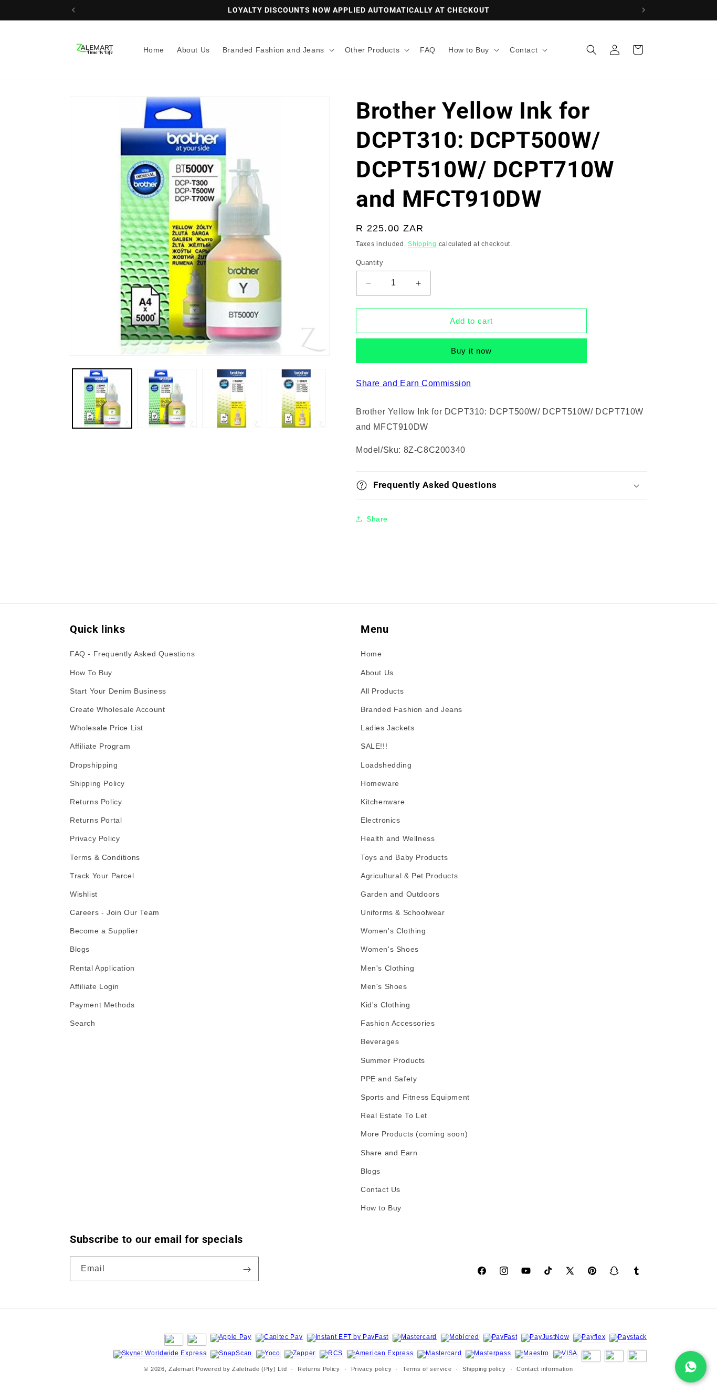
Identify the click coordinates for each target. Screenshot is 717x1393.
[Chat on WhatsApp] (691, 1367)
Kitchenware (383, 801)
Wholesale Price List (106, 728)
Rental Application (102, 968)
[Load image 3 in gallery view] (231, 398)
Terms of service (427, 1368)
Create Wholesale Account (117, 709)
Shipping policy (484, 1368)
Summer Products (393, 1060)
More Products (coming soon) (414, 1134)
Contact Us (380, 1189)
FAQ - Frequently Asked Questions (132, 654)
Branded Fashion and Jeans (411, 709)
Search (83, 1023)
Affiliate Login (94, 986)
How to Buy (381, 1208)
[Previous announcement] (73, 10)
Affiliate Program (100, 746)
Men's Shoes (384, 986)
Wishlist (84, 894)
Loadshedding (386, 765)
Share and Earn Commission (413, 383)
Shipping (422, 244)
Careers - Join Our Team (115, 912)
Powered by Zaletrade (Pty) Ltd (241, 1369)
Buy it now (471, 350)
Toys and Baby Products (404, 857)
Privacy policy (371, 1368)
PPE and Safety (389, 1079)
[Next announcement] (643, 10)
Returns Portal (96, 820)
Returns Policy (96, 801)
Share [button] (377, 519)
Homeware (380, 783)
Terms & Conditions (105, 857)
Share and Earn (389, 1153)
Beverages (380, 1042)
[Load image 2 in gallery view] (166, 398)
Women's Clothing (393, 931)
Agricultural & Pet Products (409, 875)
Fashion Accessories (398, 1023)
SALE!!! (374, 746)
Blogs (80, 949)
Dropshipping (94, 765)
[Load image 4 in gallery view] (296, 398)
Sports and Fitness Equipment (415, 1097)
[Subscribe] (246, 1269)
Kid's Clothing (385, 1005)
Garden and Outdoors (400, 894)
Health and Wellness (398, 838)
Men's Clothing (387, 968)
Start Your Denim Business (118, 691)
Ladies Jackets (387, 728)
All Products (382, 691)
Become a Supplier (104, 931)
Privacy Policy (95, 838)
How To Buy (91, 672)
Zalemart (181, 1369)
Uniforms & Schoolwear (403, 912)
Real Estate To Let (394, 1115)
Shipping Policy (97, 783)
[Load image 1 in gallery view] (102, 398)
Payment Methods (102, 1005)
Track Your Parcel (102, 875)
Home (371, 654)
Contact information (544, 1368)
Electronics (380, 820)
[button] (277, 50)
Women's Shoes (390, 949)
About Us (377, 672)
